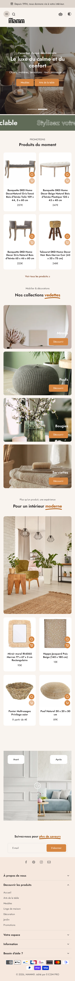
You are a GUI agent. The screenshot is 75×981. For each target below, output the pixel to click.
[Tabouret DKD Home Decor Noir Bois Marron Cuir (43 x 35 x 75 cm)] (55, 230)
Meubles (7, 903)
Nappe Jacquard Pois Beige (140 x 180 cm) (55, 655)
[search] (13, 13)
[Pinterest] (34, 862)
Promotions (9, 925)
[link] (49, 276)
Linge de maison (12, 908)
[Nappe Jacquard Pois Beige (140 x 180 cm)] (55, 633)
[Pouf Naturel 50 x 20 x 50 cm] (55, 691)
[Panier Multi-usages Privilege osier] (19, 691)
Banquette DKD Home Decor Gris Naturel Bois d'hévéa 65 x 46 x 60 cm (20, 255)
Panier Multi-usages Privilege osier (20, 712)
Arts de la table (11, 898)
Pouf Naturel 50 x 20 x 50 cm (55, 712)
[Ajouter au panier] (31, 645)
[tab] (32, 110)
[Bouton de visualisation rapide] (32, 174)
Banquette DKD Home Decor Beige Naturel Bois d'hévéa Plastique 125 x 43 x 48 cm (55, 195)
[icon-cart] (60, 13)
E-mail (15, 848)
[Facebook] (26, 862)
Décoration (9, 914)
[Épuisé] (32, 181)
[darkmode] (68, 14)
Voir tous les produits (36, 276)
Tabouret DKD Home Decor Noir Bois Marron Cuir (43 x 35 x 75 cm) (55, 255)
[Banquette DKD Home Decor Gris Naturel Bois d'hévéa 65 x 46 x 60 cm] (19, 230)
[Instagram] (41, 862)
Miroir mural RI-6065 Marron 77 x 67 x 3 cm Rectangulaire (19, 657)
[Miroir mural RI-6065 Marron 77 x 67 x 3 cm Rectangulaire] (19, 633)
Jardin (6, 919)
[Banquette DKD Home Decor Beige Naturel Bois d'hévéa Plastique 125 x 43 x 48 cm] (55, 168)
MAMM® (30, 974)
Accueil (7, 892)
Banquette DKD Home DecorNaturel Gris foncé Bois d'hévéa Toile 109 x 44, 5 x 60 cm (20, 195)
